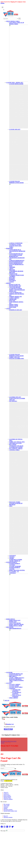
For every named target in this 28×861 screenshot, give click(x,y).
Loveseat (12, 555)
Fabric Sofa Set (14, 357)
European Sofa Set (15, 310)
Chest (11, 268)
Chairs (11, 558)
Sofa (10, 506)
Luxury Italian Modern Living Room (16, 182)
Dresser (12, 269)
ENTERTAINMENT (11, 562)
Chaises (11, 557)
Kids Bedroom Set (15, 628)
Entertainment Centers (14, 564)
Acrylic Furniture (15, 243)
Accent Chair (14, 685)
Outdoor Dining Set (16, 673)
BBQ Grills (13, 676)
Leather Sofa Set (15, 397)
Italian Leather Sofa (16, 358)
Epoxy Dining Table (13, 21)
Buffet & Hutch (14, 284)
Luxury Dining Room (16, 84)
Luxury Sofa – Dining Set (14, 82)
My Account (6, 804)
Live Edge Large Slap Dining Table (16, 23)
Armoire (12, 267)
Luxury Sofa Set (14, 129)
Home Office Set (14, 620)
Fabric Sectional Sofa (17, 442)
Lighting (12, 688)
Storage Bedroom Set (16, 260)
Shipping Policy (7, 797)
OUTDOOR (9, 672)
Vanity (11, 281)
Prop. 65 (6, 816)
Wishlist (5, 808)
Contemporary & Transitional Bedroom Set (17, 251)
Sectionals (13, 401)
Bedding (12, 279)
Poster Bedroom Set (16, 261)
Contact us (6, 793)
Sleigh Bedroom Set (16, 253)
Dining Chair (13, 306)
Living (8, 308)
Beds (10, 265)
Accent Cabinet (14, 684)
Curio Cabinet (14, 298)
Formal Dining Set (15, 296)
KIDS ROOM (9, 627)
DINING (8, 283)
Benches (12, 277)
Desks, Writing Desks (16, 624)
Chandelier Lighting (16, 690)
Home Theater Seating (17, 570)
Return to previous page (8, 741)
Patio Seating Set (15, 675)
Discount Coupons (8, 809)
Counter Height (14, 287)
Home (2, 742)
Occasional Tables (15, 448)
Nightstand (13, 273)
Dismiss (2, 3)
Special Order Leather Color (10, 811)
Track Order (6, 805)
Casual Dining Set (15, 292)
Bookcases (13, 621)
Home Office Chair (15, 625)
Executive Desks (15, 623)
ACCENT (8, 683)
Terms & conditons (8, 799)
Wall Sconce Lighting (16, 695)
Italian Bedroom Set (16, 264)
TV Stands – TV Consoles (14, 572)
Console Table (14, 450)
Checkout (6, 807)
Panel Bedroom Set (15, 263)
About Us (6, 792)
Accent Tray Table (15, 687)
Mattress (12, 280)
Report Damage (7, 796)
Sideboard (12, 299)
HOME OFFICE (10, 619)
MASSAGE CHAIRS (14, 502)
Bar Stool (12, 307)
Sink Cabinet (13, 697)
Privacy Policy (7, 795)
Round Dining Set (15, 285)
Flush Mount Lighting (16, 693)
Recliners (12, 444)
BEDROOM (9, 248)
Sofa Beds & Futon (15, 443)
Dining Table (13, 304)
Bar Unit (12, 300)
